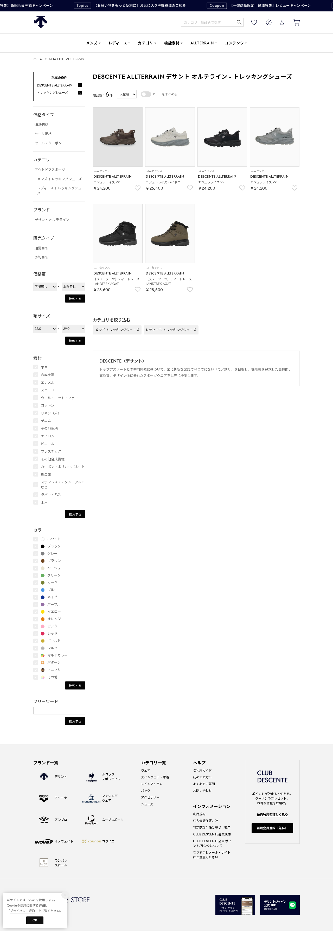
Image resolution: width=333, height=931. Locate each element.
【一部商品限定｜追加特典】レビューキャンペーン (255, 5)
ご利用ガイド (202, 770)
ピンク (52, 626)
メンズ (92, 43)
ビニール (47, 444)
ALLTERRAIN (202, 43)
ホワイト (54, 539)
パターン (54, 662)
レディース (117, 43)
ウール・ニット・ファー (59, 398)
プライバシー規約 (22, 911)
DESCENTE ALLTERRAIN (66, 59)
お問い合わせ (202, 791)
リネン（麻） (51, 413)
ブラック (54, 546)
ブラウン (54, 561)
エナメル (47, 382)
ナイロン (47, 436)
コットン (47, 405)
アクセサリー (150, 797)
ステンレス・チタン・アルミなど (63, 485)
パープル (54, 604)
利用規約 (199, 814)
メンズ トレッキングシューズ (59, 179)
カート (293, 22)
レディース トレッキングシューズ (61, 191)
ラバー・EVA (51, 495)
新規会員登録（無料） (272, 828)
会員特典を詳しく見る (272, 814)
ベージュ (54, 568)
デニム (46, 421)
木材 (44, 502)
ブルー (52, 590)
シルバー (54, 648)
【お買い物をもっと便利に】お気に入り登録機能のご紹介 (126, 5)
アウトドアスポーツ (50, 170)
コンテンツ (234, 43)
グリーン (54, 575)
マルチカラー (57, 655)
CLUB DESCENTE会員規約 (212, 834)
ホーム (38, 59)
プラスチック (51, 451)
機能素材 (172, 43)
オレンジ (54, 619)
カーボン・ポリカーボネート (63, 467)
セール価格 (43, 134)
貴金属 (46, 474)
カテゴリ (145, 43)
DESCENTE (40, 22)
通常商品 (41, 248)
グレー (52, 553)
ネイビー (54, 597)
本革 (44, 367)
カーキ (52, 582)
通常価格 (41, 125)
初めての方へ (202, 777)
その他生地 (49, 428)
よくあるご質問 (204, 784)
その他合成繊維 (53, 459)
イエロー (54, 611)
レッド (52, 633)
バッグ (145, 791)
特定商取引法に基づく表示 (211, 827)
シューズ (147, 804)
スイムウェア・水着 (155, 777)
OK (35, 920)
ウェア (145, 770)
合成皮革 (47, 375)
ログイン (279, 22)
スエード (47, 390)
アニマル (54, 670)
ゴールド (54, 641)
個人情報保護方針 (205, 821)
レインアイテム (152, 784)
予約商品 (41, 257)
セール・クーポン (48, 143)
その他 (52, 677)
